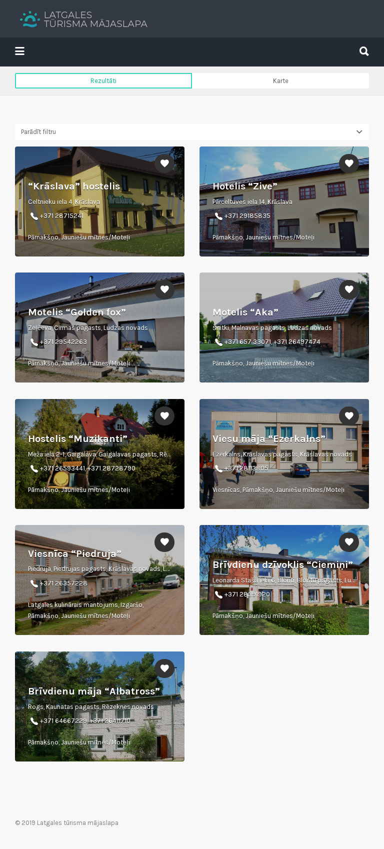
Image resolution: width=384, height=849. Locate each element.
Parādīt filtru (38, 132)
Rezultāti (103, 80)
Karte (280, 80)
